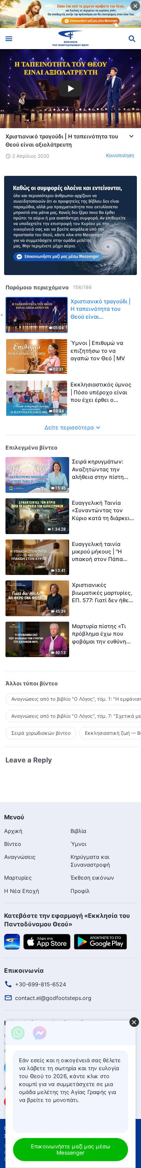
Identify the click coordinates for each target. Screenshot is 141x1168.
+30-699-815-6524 (40, 984)
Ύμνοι (78, 843)
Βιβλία (78, 831)
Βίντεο (12, 843)
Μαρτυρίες (18, 877)
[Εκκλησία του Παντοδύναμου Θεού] (71, 38)
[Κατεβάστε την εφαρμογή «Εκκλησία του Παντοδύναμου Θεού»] (12, 941)
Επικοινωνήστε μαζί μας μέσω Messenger (70, 1149)
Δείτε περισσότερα (69, 427)
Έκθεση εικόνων (92, 877)
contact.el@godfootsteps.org (53, 998)
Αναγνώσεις (20, 856)
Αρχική (13, 831)
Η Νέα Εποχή (21, 891)
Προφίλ (80, 891)
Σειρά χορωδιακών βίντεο (40, 733)
